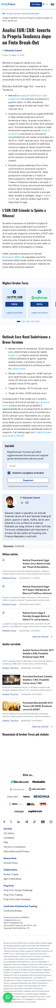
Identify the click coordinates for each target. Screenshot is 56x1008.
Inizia (14, 304)
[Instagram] (50, 821)
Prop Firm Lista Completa (17, 899)
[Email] (27, 502)
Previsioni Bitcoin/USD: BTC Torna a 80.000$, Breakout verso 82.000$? (38, 706)
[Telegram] (26, 821)
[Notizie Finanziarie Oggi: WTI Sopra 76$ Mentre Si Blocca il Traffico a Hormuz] (11, 586)
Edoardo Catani (31, 497)
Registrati (28, 480)
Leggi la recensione (14, 313)
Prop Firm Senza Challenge (18, 890)
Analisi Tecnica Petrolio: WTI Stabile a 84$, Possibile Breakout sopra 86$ (38, 653)
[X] (11, 821)
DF (3, 14)
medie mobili (19, 368)
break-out (13, 355)
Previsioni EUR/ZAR (30, 13)
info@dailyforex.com (12, 920)
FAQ (6, 842)
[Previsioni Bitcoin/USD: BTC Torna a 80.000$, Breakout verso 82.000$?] (11, 710)
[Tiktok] (34, 822)
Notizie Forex (9, 578)
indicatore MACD (12, 257)
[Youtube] (43, 821)
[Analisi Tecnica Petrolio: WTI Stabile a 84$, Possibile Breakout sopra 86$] (11, 650)
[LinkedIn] (22, 502)
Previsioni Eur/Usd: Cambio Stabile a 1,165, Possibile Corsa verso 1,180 (37, 680)
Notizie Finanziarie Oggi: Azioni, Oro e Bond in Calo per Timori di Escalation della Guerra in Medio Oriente (36, 564)
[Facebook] (4, 821)
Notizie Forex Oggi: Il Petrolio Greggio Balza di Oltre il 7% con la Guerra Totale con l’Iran (36, 616)
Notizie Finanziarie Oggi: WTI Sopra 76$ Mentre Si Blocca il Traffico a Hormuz (37, 590)
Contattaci (9, 837)
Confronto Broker (13, 910)
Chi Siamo (9, 833)
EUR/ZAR (19, 546)
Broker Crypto (11, 874)
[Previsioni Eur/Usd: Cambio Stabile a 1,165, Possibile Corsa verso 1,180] (11, 684)
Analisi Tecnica (13, 13)
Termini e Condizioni (15, 846)
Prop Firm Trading (13, 894)
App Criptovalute (12, 878)
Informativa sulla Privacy (16, 851)
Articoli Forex (11, 862)
